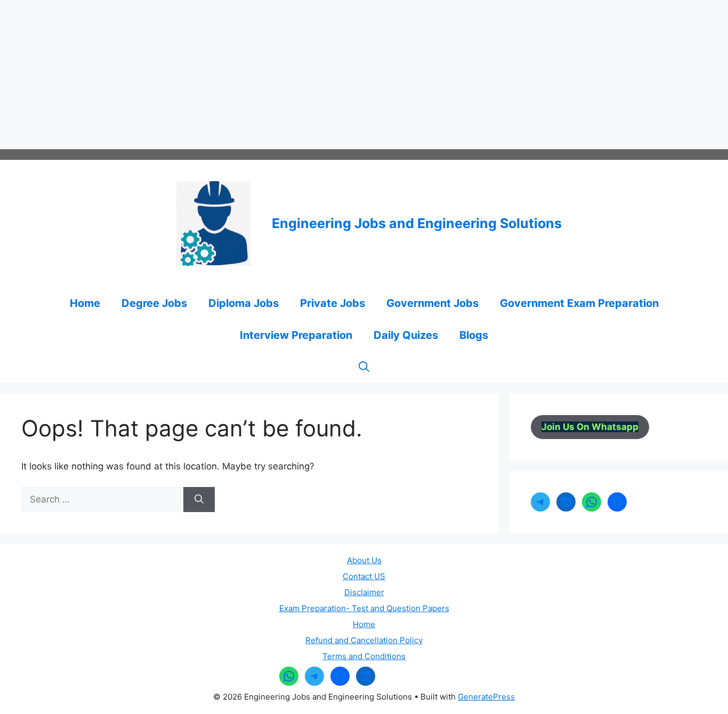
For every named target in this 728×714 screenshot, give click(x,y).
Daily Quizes (406, 335)
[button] (364, 367)
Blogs (473, 335)
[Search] (199, 500)
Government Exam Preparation (579, 303)
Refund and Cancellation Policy (364, 640)
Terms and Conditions (364, 656)
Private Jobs (332, 303)
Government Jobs (432, 303)
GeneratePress (486, 697)
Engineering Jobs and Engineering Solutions (417, 223)
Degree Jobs (154, 303)
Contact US (364, 576)
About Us (364, 560)
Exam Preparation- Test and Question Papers (364, 608)
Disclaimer (364, 592)
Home (85, 303)
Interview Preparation (296, 335)
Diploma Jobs (243, 303)
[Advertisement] (320, 74)
